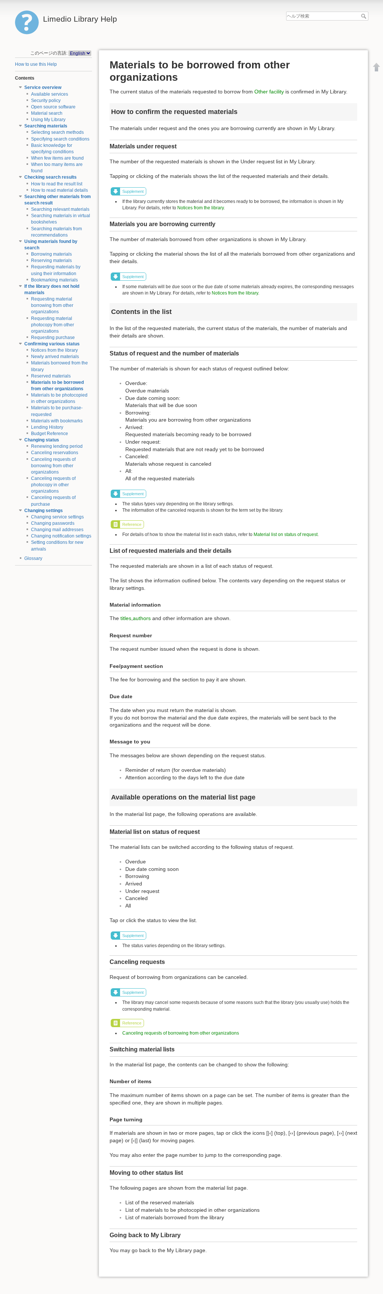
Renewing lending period (57, 446)
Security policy (46, 100)
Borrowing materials (51, 254)
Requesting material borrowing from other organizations (52, 305)
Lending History (47, 427)
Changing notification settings (61, 536)
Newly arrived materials (55, 356)
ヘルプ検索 (364, 16)
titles (125, 618)
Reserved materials (51, 376)
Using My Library (48, 119)
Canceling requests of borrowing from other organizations (53, 466)
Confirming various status (52, 343)
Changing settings (43, 510)
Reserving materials (51, 260)
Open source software (53, 107)
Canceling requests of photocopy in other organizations (53, 485)
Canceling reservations (54, 452)
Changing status (41, 440)
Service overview (42, 87)
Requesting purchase (53, 337)
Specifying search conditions (60, 139)
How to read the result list (56, 184)
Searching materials (45, 126)
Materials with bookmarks (57, 420)
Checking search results (50, 177)
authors (142, 618)
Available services (49, 94)
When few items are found (57, 158)
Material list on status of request (286, 534)
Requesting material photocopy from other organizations (52, 325)
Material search (46, 113)
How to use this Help (36, 64)
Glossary (33, 558)
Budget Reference (49, 433)
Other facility (269, 92)
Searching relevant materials (60, 209)
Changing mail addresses (57, 529)
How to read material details (59, 190)
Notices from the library (54, 350)
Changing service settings (57, 517)
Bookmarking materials (54, 280)
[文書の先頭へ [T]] (377, 67)
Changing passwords (52, 523)
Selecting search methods (57, 132)
